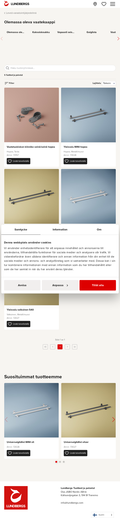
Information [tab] (60, 229)
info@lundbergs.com (72, 503)
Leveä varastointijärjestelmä (21, 13)
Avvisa (22, 285)
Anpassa (57, 285)
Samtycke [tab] (21, 229)
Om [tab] (99, 229)
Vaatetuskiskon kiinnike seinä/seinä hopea (31, 147)
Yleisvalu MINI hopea (75, 147)
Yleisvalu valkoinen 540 (20, 309)
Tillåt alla (98, 285)
